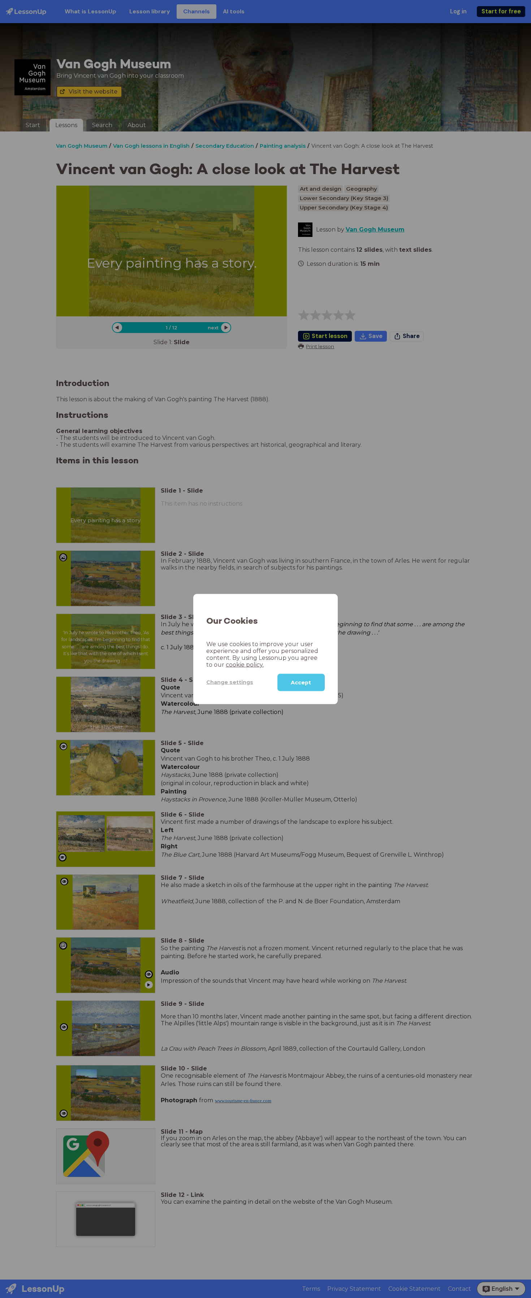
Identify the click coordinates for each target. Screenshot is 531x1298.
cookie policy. (245, 664)
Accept (301, 682)
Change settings (229, 682)
